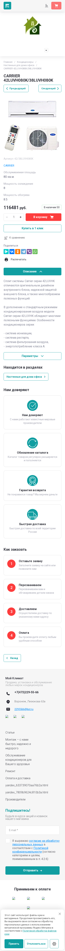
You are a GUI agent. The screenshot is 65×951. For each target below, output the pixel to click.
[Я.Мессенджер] (6, 251)
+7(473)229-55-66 (29, 50)
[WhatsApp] (35, 251)
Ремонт (10, 771)
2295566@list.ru (23, 709)
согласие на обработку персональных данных (36, 842)
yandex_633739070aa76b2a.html (26, 785)
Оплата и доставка (17, 778)
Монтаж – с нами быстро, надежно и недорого (18, 744)
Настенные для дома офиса (19, 65)
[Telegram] (23, 251)
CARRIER (9, 165)
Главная (8, 62)
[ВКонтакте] (11, 251)
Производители (15, 799)
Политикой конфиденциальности (30, 849)
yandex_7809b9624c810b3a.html (26, 792)
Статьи (9, 732)
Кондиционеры (25, 62)
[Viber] (29, 251)
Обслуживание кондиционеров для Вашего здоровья (18, 760)
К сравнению (17, 237)
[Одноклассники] (17, 251)
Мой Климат (32, 38)
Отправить (30, 870)
